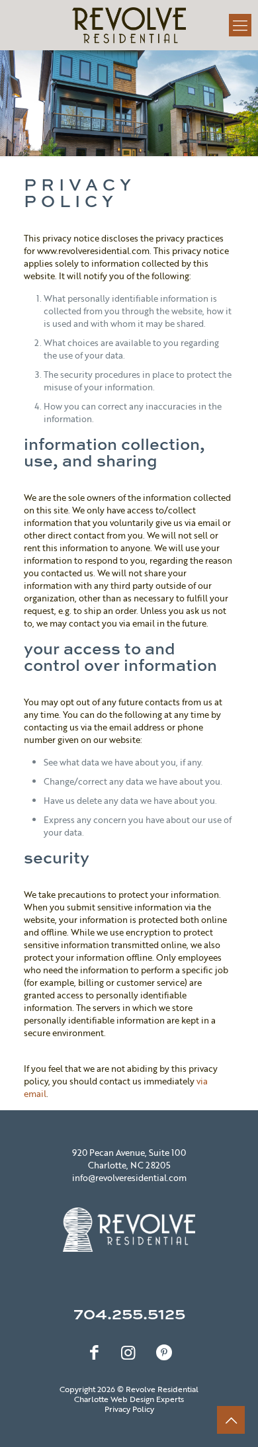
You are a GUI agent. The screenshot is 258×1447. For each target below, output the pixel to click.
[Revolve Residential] (129, 25)
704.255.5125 (129, 1313)
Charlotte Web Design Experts (129, 1399)
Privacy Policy (129, 1409)
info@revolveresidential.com (129, 1177)
